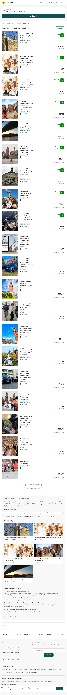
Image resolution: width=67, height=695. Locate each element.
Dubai (8, 681)
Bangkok (26, 669)
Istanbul (20, 669)
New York (23, 681)
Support (17, 652)
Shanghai (4, 669)
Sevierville (40, 669)
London (60, 669)
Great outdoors (10, 516)
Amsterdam (44, 681)
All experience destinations (9, 684)
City (52, 516)
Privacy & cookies (7, 652)
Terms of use (17, 648)
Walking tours (56, 513)
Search (34, 16)
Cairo (55, 681)
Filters (61, 28)
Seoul (45, 669)
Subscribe (49, 654)
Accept (59, 689)
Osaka (14, 669)
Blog (9, 648)
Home (3, 23)
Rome (26, 672)
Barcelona (30, 681)
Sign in (63, 2)
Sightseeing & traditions (25, 516)
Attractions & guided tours (41, 513)
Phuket (50, 681)
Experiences (18, 23)
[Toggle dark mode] (56, 2)
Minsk (54, 669)
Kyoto (50, 669)
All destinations (33, 672)
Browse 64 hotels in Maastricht (12, 617)
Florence (36, 681)
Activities (9, 513)
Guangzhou (9, 672)
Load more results (33, 484)
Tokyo (9, 669)
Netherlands (10, 23)
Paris (3, 672)
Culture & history (41, 516)
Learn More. (10, 690)
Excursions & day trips (23, 513)
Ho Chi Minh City (18, 672)
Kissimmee (33, 669)
